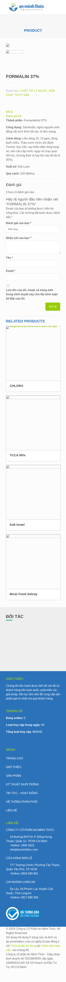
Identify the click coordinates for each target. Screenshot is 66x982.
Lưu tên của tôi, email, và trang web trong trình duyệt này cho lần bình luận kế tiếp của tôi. (32, 294)
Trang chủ (14, 758)
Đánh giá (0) (13, 116)
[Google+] (8, 975)
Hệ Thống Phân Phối (21, 801)
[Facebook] (8, 971)
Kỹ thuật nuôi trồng (22, 784)
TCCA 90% (18, 455)
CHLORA (16, 386)
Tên (9, 257)
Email (10, 270)
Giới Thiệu (13, 767)
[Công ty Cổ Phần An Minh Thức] (26, 7)
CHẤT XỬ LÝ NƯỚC (33, 90)
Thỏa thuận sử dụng (23, 945)
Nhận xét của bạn (18, 237)
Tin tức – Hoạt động (22, 793)
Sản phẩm (13, 775)
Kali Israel (17, 524)
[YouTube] (8, 979)
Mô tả (9, 111)
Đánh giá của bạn (18, 223)
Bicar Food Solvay (23, 594)
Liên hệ (11, 810)
